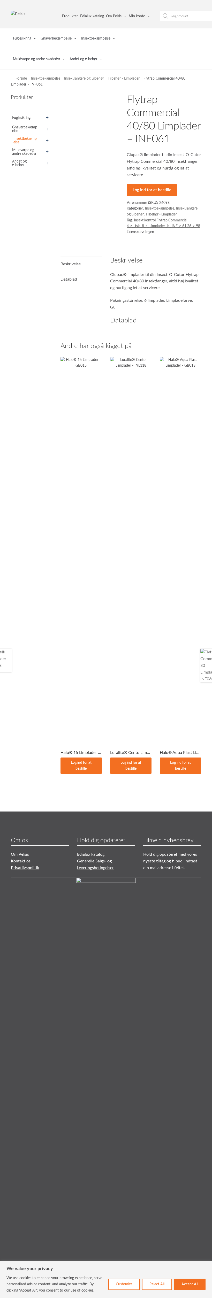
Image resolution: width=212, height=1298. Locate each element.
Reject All (156, 1284)
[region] (106, 1279)
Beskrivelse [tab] (70, 264)
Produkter (70, 16)
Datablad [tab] (68, 279)
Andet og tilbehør (83, 59)
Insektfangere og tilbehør (84, 78)
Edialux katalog (92, 16)
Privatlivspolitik (25, 868)
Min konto (137, 16)
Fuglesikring (22, 38)
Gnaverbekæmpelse (56, 38)
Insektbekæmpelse (95, 38)
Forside (21, 78)
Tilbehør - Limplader (124, 78)
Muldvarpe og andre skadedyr (36, 59)
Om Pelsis (114, 16)
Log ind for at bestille (152, 190)
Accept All (189, 1284)
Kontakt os (21, 861)
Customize (124, 1284)
